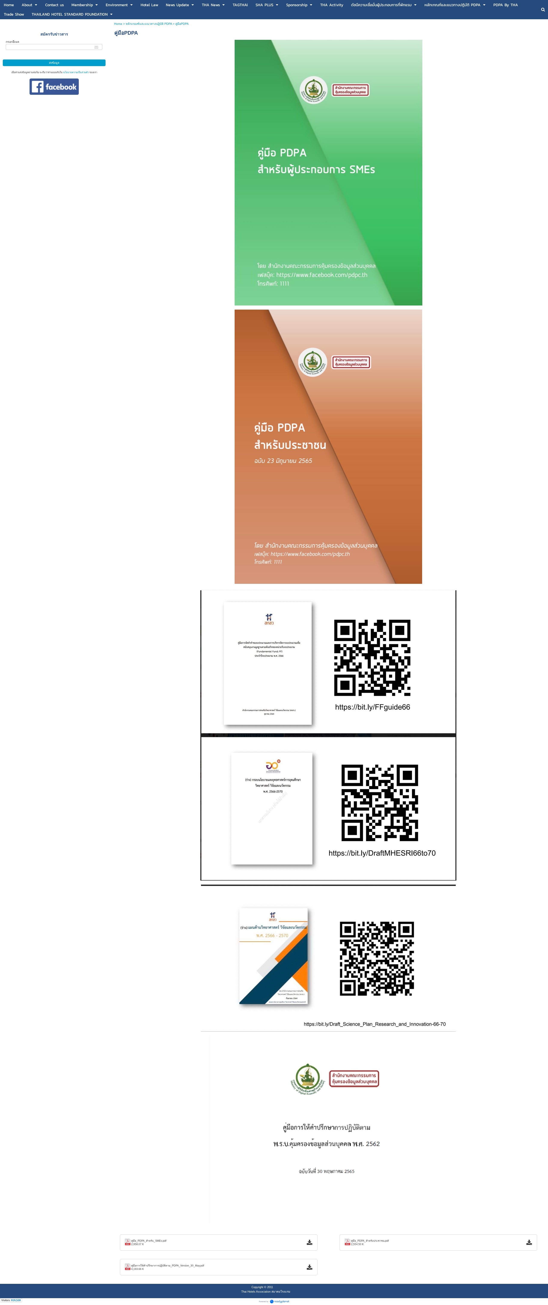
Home (118, 23)
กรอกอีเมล (12, 41)
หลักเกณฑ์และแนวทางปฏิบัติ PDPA (149, 23)
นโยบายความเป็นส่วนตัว (76, 72)
